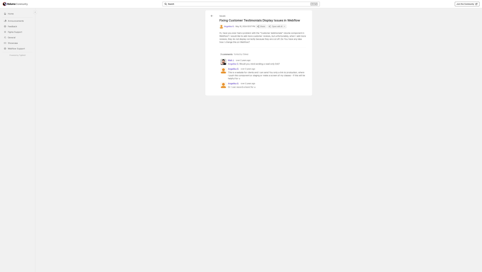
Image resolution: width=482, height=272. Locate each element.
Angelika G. (233, 64)
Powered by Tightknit (18, 55)
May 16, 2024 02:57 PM (245, 26)
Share (262, 26)
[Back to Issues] (211, 15)
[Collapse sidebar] (35, 12)
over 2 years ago (243, 60)
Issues (222, 16)
